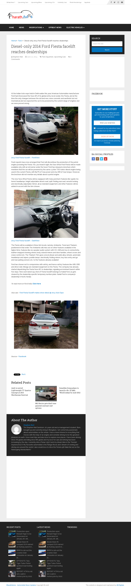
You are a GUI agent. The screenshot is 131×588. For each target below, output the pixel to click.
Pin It (23, 374)
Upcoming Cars (23, 2)
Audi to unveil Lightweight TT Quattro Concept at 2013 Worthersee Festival (21, 391)
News (21, 27)
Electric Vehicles (75, 27)
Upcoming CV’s (50, 2)
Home (11, 27)
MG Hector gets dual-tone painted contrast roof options (45, 405)
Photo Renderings (75, 2)
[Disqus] (46, 487)
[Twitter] (101, 158)
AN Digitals (120, 585)
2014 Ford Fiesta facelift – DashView (25, 241)
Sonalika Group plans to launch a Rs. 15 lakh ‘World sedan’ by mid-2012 (69, 390)
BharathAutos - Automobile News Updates (21, 585)
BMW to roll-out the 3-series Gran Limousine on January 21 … (24, 554)
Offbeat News (55, 27)
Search (107, 50)
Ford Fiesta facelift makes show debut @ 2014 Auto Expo (42, 293)
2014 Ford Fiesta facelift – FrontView (25, 158)
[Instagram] (97, 158)
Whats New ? (11, 2)
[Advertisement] (87, 11)
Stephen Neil (18, 57)
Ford (43, 57)
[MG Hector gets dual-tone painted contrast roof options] (46, 393)
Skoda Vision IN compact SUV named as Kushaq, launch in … (24, 544)
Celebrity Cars (62, 2)
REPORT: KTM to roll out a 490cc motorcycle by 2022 (24, 573)
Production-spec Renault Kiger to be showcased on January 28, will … (23, 535)
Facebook (22, 356)
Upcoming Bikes (36, 2)
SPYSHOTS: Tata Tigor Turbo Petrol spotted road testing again (24, 564)
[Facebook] (93, 158)
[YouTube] (105, 158)
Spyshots (87, 2)
